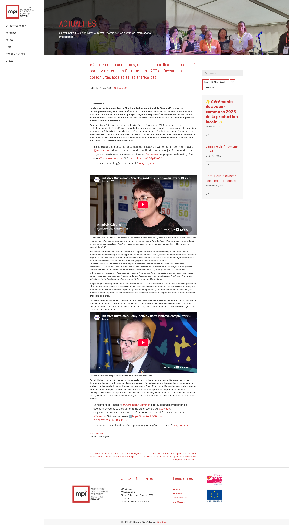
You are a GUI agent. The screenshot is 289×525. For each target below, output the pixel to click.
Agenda (9, 39)
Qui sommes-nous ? (16, 25)
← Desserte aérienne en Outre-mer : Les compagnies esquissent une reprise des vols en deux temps (115, 455)
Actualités (11, 32)
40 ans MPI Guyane (15, 53)
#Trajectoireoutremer (111, 158)
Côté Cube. (162, 522)
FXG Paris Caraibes (219, 82)
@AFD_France (102, 150)
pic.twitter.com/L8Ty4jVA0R (146, 158)
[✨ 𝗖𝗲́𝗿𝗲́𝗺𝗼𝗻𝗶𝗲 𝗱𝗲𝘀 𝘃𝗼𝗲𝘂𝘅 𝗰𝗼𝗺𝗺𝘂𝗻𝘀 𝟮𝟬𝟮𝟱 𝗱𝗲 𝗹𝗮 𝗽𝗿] (223, 117)
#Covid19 (164, 408)
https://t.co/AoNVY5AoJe (147, 416)
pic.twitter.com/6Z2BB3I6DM (110, 420)
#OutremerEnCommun (136, 404)
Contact (10, 60)
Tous (206, 82)
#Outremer (99, 416)
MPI (232, 82)
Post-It (9, 46)
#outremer (152, 154)
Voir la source (96, 433)
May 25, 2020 (147, 163)
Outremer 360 (121, 88)
